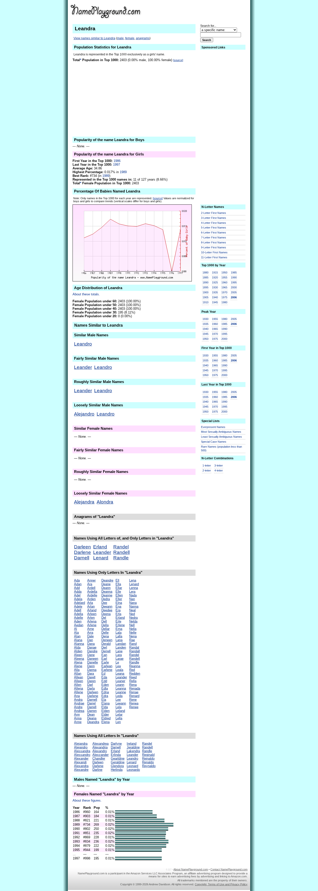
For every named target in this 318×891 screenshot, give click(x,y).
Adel (77, 595)
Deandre (107, 580)
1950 (224, 272)
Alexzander (100, 755)
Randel (121, 546)
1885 (205, 277)
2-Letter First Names (213, 212)
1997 (116, 164)
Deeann (106, 606)
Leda (119, 696)
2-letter (206, 470)
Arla (90, 603)
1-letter (206, 465)
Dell (104, 621)
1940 (215, 297)
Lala (118, 632)
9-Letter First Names (213, 247)
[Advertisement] (209, 10)
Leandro (83, 344)
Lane (119, 651)
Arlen (91, 618)
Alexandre (81, 770)
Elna (119, 603)
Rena (133, 685)
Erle (118, 621)
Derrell (106, 651)
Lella (119, 718)
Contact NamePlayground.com (228, 869)
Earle (105, 662)
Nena (133, 636)
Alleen (78, 681)
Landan (121, 644)
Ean (104, 655)
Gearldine (117, 758)
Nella (132, 629)
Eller (119, 599)
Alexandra (81, 766)
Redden (134, 673)
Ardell (91, 588)
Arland (91, 610)
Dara (90, 673)
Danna (91, 670)
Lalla (119, 636)
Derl (104, 647)
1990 (234, 277)
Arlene (91, 625)
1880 (205, 272)
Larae (119, 658)
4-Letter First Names (213, 222)
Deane (106, 584)
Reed (133, 677)
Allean (78, 677)
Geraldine (117, 762)
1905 (205, 297)
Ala (76, 632)
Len (118, 722)
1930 (215, 287)
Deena (106, 614)
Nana (133, 603)
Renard (134, 696)
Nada (133, 595)
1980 (224, 302)
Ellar (119, 588)
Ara (89, 584)
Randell (121, 552)
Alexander (81, 758)
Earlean (106, 666)
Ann (77, 714)
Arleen (91, 614)
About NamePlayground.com (190, 869)
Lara (119, 655)
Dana (91, 644)
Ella (118, 584)
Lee (118, 699)
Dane (91, 655)
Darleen (82, 546)
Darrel (91, 703)
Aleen (78, 655)
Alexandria (100, 747)
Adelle (78, 618)
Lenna (133, 588)
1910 (205, 302)
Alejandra (84, 501)
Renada (134, 688)
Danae (91, 647)
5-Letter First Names (213, 227)
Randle (121, 557)
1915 (215, 272)
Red (132, 670)
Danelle (92, 662)
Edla (104, 688)
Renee (133, 707)
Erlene (120, 625)
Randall (134, 651)
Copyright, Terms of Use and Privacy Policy (221, 884)
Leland (120, 711)
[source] (178, 60)
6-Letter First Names (213, 232)
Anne (77, 722)
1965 (224, 287)
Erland (100, 546)
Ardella (92, 591)
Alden (78, 651)
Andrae (79, 703)
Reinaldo (148, 758)
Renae (133, 692)
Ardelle (92, 595)
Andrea (79, 711)
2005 (234, 292)
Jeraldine (133, 747)
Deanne (106, 595)
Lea (118, 666)
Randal (134, 647)
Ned (132, 614)
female (129, 38)
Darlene (82, 552)
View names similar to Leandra (94, 38)
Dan (90, 640)
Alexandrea (100, 743)
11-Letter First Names (214, 257)
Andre (78, 707)
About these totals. (86, 294)
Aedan (78, 625)
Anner (91, 580)
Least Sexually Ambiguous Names (221, 436)
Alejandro (84, 414)
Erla (118, 614)
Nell (132, 625)
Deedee (106, 610)
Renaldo (148, 762)
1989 (123, 172)
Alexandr (80, 762)
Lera (132, 591)
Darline (97, 770)
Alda (77, 647)
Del (103, 618)
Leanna (121, 688)
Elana (105, 703)
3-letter (218, 465)
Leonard (132, 766)
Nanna (133, 606)
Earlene (106, 670)
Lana (119, 640)
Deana (91, 718)
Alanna (79, 644)
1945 (215, 302)
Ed (103, 673)
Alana (78, 640)
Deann (106, 588)
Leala (119, 670)
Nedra (133, 618)
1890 (205, 282)
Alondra (105, 501)
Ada (77, 580)
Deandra (93, 722)
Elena (105, 722)
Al (75, 629)
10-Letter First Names (214, 252)
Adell (77, 610)
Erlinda (116, 755)
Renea (133, 703)
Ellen (119, 595)
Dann (91, 666)
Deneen (106, 640)
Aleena (79, 658)
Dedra (105, 599)
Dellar (105, 629)
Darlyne (116, 743)
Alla (77, 670)
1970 (224, 292)
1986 (117, 161)
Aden (77, 621)
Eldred (106, 718)
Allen (77, 685)
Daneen (92, 658)
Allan (77, 673)
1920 (215, 277)
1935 (215, 292)
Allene (78, 692)
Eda (104, 677)
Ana (77, 696)
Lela (118, 707)
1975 (224, 297)
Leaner (120, 681)
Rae (132, 640)
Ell (117, 580)
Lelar (119, 714)
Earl (104, 658)
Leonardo (133, 770)
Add (77, 588)
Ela (103, 699)
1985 (234, 272)
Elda (104, 707)
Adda (77, 591)
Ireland (131, 743)
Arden (91, 599)
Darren (92, 711)
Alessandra (82, 751)
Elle (118, 591)
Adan (77, 584)
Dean (91, 714)
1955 (224, 277)
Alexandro (99, 751)
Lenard (100, 557)
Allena (78, 688)
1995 (234, 282)
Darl (90, 685)
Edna (105, 692)
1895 (205, 287)
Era (118, 610)
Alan (77, 636)
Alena (78, 662)
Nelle (132, 632)
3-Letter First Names (213, 217)
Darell (91, 677)
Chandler (98, 758)
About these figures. (87, 800)
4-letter (218, 470)
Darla (91, 688)
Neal (132, 610)
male (120, 38)
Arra (90, 632)
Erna (119, 629)
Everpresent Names (213, 427)
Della (105, 625)
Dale (90, 636)
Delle (105, 632)
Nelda (133, 621)
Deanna (106, 591)
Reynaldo (149, 766)
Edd (104, 681)
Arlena (91, 621)
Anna (77, 718)
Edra (104, 696)
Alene (78, 666)
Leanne (121, 692)
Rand (133, 644)
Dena (105, 636)
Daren (91, 681)
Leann (120, 685)
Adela (78, 599)
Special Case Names (213, 441)
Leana (120, 673)
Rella (132, 681)
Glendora (117, 766)
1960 (224, 282)
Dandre (92, 651)
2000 (234, 287)
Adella (78, 614)
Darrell (91, 707)
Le (117, 662)
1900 (205, 292)
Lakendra (133, 751)
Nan (132, 599)
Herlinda (116, 770)
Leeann (121, 703)
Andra (78, 699)
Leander (83, 367)
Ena (118, 606)
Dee (104, 603)
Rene (133, 699)
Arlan (91, 606)
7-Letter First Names (213, 237)
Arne (90, 629)
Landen (121, 647)
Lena (132, 580)
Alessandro (82, 755)
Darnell (81, 557)
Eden (105, 685)
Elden (105, 711)
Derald (106, 644)
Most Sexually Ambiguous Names (221, 431)
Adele (78, 606)
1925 (215, 282)
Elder (105, 714)
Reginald (148, 755)
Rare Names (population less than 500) (221, 448)
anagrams (143, 38)
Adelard (79, 603)
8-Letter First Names (213, 242)
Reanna (134, 666)
